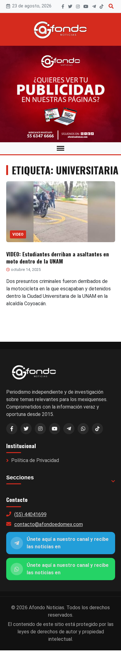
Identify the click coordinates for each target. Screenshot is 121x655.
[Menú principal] (60, 148)
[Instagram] (78, 6)
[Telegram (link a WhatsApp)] (68, 428)
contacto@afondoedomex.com (48, 524)
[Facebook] (62, 6)
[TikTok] (101, 6)
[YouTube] (85, 6)
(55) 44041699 (30, 514)
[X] (70, 6)
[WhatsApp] (83, 428)
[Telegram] (94, 6)
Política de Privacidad (35, 460)
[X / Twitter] (26, 428)
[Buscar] (111, 6)
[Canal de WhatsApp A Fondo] (60, 94)
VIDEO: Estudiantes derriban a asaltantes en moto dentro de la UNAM (57, 257)
